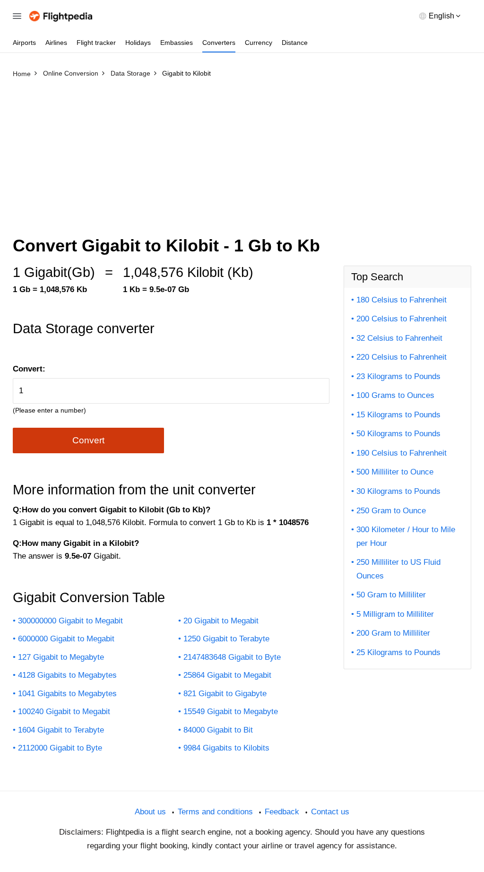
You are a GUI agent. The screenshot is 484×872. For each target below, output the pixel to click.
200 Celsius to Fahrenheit (401, 318)
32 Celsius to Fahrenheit (399, 338)
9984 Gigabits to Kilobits (226, 747)
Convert (88, 440)
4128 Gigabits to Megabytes (67, 675)
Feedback (282, 811)
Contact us (330, 811)
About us (150, 811)
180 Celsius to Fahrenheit (401, 299)
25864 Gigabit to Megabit (227, 675)
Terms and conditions (215, 811)
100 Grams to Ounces (395, 395)
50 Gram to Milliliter (391, 594)
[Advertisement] (242, 152)
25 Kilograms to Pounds (398, 652)
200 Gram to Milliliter (393, 633)
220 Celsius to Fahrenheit (401, 357)
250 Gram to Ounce (391, 510)
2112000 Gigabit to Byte (60, 747)
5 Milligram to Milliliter (395, 614)
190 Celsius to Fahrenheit (401, 453)
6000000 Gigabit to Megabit (66, 638)
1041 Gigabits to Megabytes (67, 693)
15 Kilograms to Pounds (398, 414)
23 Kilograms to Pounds (398, 376)
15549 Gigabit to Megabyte (230, 711)
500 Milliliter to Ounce (394, 471)
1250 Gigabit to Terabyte (226, 638)
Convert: (29, 368)
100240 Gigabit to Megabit (64, 711)
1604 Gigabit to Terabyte (61, 729)
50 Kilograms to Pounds (398, 433)
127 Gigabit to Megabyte (61, 657)
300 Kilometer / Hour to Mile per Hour (405, 536)
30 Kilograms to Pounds (398, 491)
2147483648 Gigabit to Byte (232, 657)
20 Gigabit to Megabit (221, 620)
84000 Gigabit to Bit (218, 729)
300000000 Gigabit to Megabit (70, 620)
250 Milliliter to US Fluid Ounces (398, 569)
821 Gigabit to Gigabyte (225, 693)
